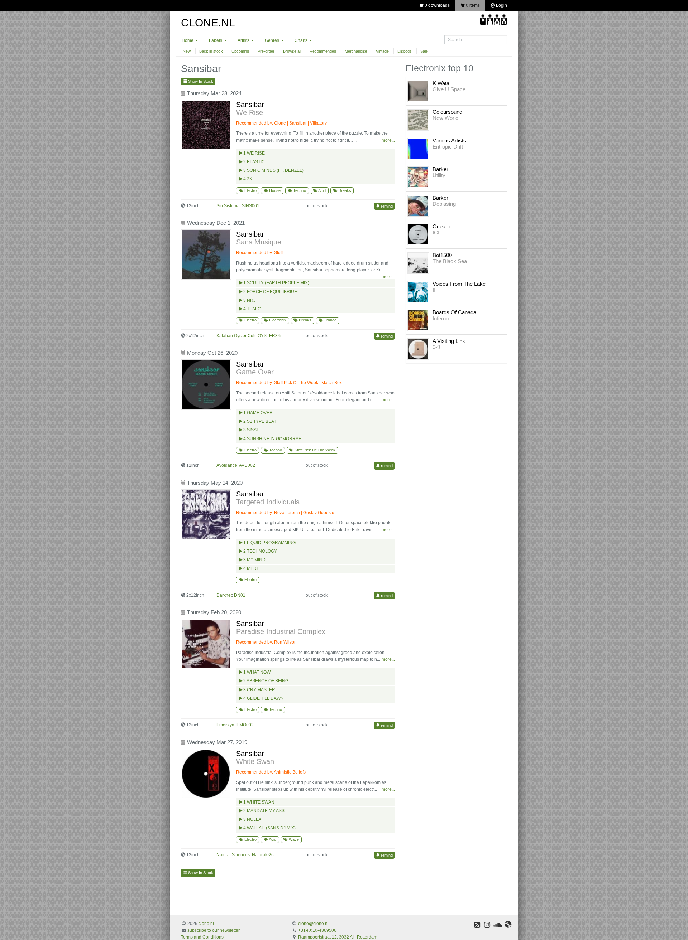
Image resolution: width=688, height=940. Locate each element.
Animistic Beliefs (290, 772)
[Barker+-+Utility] (418, 176)
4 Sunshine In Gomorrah (272, 438)
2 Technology (259, 551)
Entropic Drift (448, 147)
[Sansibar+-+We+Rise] (207, 125)
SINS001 (250, 205)
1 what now (256, 672)
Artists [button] (244, 40)
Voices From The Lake (459, 284)
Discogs (404, 51)
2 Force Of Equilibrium (270, 291)
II (434, 290)
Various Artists (449, 140)
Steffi (279, 252)
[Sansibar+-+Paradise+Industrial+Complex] (207, 644)
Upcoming (240, 51)
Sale (424, 51)
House (274, 190)
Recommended (323, 51)
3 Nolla (251, 819)
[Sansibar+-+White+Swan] (207, 774)
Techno (299, 190)
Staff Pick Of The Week (296, 382)
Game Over (255, 372)
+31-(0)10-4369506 (317, 930)
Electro (250, 190)
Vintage (382, 51)
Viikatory (318, 123)
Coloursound (447, 112)
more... (388, 140)
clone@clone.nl (313, 923)
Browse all (292, 51)
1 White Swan (258, 802)
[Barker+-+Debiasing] (418, 205)
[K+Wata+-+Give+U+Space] (418, 90)
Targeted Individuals (268, 502)
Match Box (331, 382)
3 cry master (258, 689)
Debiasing (444, 204)
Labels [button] (216, 40)
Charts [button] (302, 40)
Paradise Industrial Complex (280, 631)
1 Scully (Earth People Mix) (275, 282)
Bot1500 (442, 255)
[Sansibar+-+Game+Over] (207, 384)
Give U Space (449, 89)
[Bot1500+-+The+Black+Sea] (418, 262)
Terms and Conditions (202, 937)
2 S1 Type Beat (259, 421)
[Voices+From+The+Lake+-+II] (418, 291)
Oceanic (442, 226)
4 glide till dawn (263, 698)
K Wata (441, 83)
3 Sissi (250, 429)
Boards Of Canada (454, 312)
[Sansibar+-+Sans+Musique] (207, 254)
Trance (329, 320)
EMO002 (245, 724)
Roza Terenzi (287, 512)
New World (445, 118)
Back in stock (211, 51)
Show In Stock (200, 81)
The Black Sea (450, 261)
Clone (280, 123)
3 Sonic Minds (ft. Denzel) (273, 170)
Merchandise (356, 51)
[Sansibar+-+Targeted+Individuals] (207, 514)
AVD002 (247, 465)
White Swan (255, 761)
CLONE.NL (208, 23)
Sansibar (250, 104)
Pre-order (266, 51)
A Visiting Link (449, 341)
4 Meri (250, 568)
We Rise (249, 112)
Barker (440, 169)
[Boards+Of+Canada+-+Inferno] (418, 320)
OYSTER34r (270, 335)
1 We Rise (253, 153)
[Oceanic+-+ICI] (418, 234)
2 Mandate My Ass (263, 810)
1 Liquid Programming (269, 542)
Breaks (344, 190)
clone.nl (206, 923)
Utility (439, 175)
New (187, 51)
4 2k (247, 178)
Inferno (441, 318)
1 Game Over (257, 412)
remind (386, 206)
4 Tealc (251, 308)
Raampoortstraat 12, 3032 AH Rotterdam (337, 937)
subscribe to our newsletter (213, 930)
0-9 (436, 347)
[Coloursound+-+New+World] (418, 119)
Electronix (277, 320)
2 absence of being (265, 680)
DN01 (239, 595)
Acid (321, 190)
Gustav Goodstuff (319, 512)
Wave (293, 839)
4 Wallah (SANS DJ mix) (269, 827)
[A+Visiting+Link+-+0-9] (418, 348)
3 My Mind (254, 559)
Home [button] (188, 40)
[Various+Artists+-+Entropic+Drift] (418, 148)
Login (501, 5)
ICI (436, 232)
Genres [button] (272, 40)
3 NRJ (248, 300)
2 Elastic (253, 161)
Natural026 (263, 854)
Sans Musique (258, 242)
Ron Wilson (285, 642)
